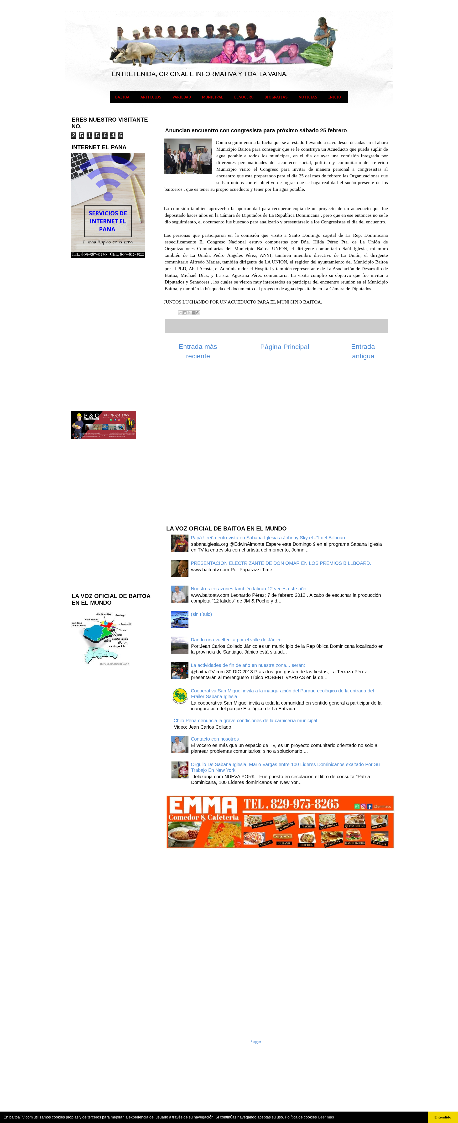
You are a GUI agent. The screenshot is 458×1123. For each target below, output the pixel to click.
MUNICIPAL (212, 97)
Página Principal (284, 346)
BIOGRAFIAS (276, 97)
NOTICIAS (308, 97)
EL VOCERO (244, 97)
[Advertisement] (201, 444)
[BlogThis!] (184, 312)
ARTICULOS (151, 97)
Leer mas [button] (326, 1117)
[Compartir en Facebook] (193, 312)
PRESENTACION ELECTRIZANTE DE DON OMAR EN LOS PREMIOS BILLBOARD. (281, 563)
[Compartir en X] (189, 312)
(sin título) (201, 614)
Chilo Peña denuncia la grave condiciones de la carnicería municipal (245, 720)
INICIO (334, 97)
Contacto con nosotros (215, 739)
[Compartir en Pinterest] (197, 312)
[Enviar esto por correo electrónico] (180, 312)
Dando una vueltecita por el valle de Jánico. (237, 639)
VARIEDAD (181, 97)
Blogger (255, 1042)
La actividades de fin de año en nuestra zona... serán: (248, 665)
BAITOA (122, 97)
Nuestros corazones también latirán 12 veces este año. (249, 588)
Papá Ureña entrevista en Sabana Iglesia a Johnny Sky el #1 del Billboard (269, 537)
